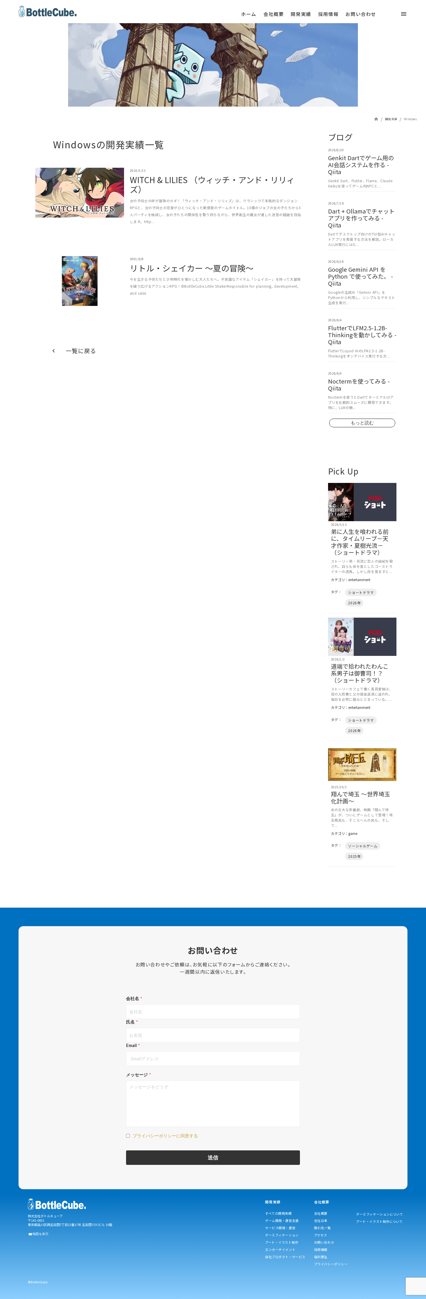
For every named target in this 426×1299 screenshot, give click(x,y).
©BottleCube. (38, 1282)
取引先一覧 (322, 1227)
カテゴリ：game (344, 833)
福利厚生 (320, 1256)
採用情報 (320, 1249)
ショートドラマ (361, 592)
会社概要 (320, 1213)
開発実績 (391, 119)
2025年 (354, 856)
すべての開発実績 (278, 1213)
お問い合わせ (324, 1242)
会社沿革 (320, 1220)
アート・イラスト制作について (379, 1221)
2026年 (354, 602)
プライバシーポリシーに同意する (165, 1135)
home (376, 119)
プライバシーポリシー (331, 1264)
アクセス (320, 1235)
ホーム (248, 13)
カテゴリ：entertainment (350, 579)
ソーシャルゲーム (362, 845)
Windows (410, 119)
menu (151, 15)
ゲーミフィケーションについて (379, 1214)
